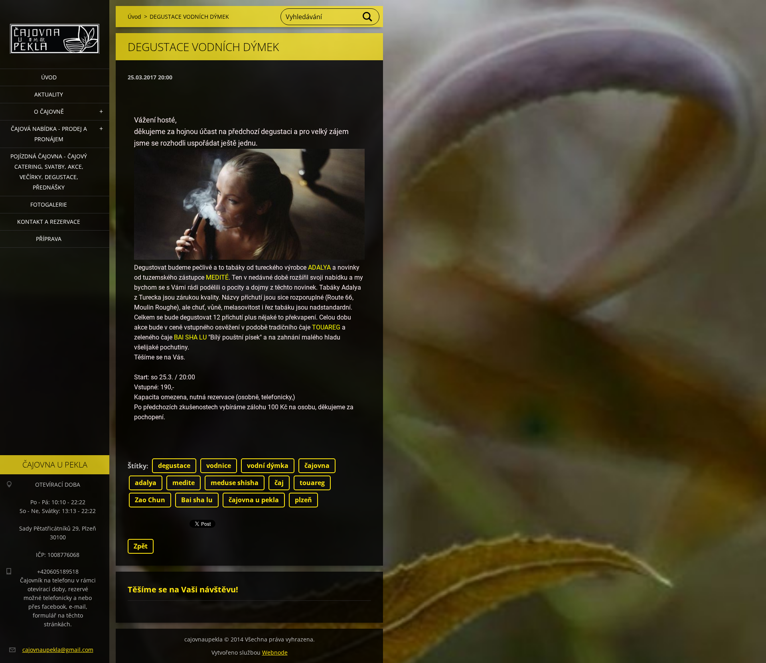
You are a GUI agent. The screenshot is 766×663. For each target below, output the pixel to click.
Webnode (275, 652)
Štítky (137, 466)
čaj (279, 482)
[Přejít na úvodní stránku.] (54, 29)
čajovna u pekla (254, 499)
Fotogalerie (48, 204)
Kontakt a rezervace (48, 221)
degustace (174, 465)
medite (183, 482)
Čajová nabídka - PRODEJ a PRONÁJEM (49, 134)
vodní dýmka (267, 465)
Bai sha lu (197, 499)
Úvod (49, 77)
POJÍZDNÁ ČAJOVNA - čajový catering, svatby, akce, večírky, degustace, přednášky (48, 171)
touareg (312, 482)
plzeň (303, 499)
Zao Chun (150, 499)
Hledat (368, 17)
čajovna (317, 465)
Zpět (141, 546)
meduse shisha (235, 482)
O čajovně (49, 111)
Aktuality (48, 94)
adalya (145, 482)
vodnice (218, 465)
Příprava (48, 239)
